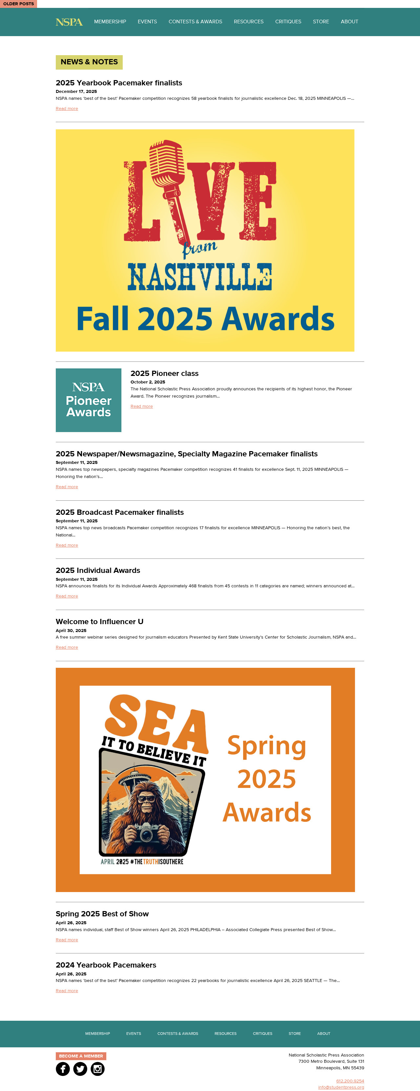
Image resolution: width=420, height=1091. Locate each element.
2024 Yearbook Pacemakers (106, 965)
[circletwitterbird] (80, 1068)
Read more (67, 108)
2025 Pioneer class (165, 374)
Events (147, 22)
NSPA (69, 22)
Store (321, 22)
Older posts (18, 4)
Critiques (288, 22)
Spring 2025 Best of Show (102, 914)
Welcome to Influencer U (100, 622)
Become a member (81, 1056)
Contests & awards (195, 22)
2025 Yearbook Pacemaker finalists (119, 83)
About (349, 22)
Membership (110, 22)
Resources (248, 22)
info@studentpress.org (341, 1087)
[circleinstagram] (98, 1068)
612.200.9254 (350, 1081)
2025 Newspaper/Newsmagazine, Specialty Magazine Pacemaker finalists (187, 454)
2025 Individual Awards (98, 571)
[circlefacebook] (63, 1068)
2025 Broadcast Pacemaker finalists (120, 512)
